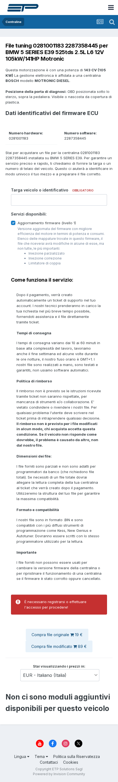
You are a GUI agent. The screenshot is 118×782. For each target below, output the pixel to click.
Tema (40, 756)
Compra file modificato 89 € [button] (59, 646)
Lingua (20, 756)
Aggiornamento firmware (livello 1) (47, 223)
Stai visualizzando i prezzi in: (59, 666)
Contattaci (49, 762)
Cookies (70, 762)
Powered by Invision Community (59, 774)
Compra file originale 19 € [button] (57, 634)
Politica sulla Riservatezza (76, 756)
